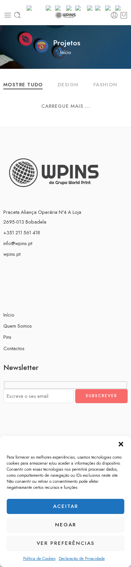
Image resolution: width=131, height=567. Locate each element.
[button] (121, 444)
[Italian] (91, 7)
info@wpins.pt (17, 243)
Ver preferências (65, 543)
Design (68, 85)
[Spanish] (120, 7)
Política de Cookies (39, 559)
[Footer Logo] (53, 171)
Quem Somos (17, 325)
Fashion (105, 85)
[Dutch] (50, 7)
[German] (81, 7)
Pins (7, 336)
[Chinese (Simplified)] (36, 7)
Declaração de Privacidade (82, 559)
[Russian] (110, 7)
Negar (65, 524)
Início (65, 52)
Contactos (14, 348)
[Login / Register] (114, 15)
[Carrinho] (124, 15)
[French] (70, 7)
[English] (60, 7)
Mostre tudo (23, 85)
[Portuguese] (100, 7)
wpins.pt (11, 253)
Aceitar (65, 506)
